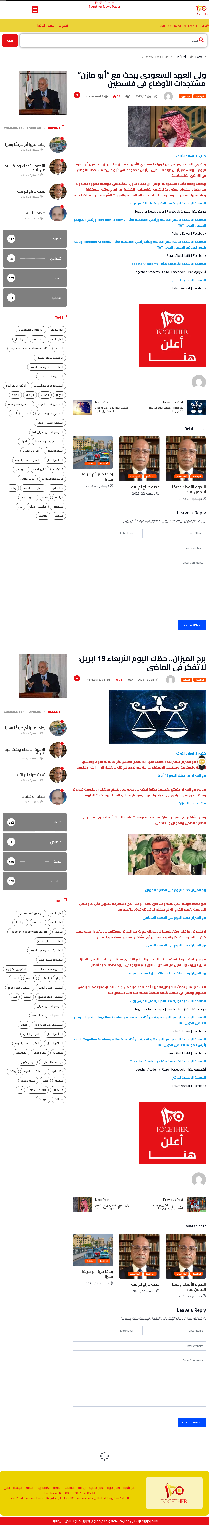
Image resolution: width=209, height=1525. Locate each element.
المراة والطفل (55, 460)
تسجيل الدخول (45, 25)
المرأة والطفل (55, 450)
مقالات (136, 463)
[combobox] (113, 40)
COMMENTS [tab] (13, 128)
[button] (35, 9)
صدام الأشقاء (33, 213)
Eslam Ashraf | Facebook (189, 288)
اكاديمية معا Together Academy (29, 348)
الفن (14, 413)
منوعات (43, 515)
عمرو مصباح (28, 497)
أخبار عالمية (56, 329)
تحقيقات (58, 469)
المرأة (24, 441)
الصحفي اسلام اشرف (50, 404)
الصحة (15, 395)
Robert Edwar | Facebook (188, 233)
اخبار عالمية (56, 339)
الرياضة (30, 395)
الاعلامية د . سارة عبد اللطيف (46, 367)
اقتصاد (59, 348)
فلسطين (58, 506)
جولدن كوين (27, 478)
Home (199, 56)
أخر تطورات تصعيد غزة (31, 329)
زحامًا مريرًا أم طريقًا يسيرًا (143, 476)
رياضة (13, 488)
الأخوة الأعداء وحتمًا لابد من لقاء (96, 489)
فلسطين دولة (37, 506)
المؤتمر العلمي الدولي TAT (47, 432)
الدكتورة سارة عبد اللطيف (48, 385)
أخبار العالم (181, 476)
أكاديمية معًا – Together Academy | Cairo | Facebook (170, 272)
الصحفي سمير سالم (19, 404)
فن (20, 506)
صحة (45, 497)
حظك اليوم (57, 488)
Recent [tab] (54, 128)
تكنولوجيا (21, 469)
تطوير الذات (39, 469)
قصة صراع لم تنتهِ (187, 25)
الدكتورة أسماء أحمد (51, 376)
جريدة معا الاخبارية (52, 478)
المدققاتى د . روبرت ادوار (48, 441)
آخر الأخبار (181, 56)
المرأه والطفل (31, 450)
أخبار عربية (185, 96)
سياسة (59, 497)
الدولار (59, 395)
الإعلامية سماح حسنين (50, 357)
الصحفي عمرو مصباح (50, 413)
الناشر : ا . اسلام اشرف (27, 460)
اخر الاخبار (20, 339)
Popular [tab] (33, 128)
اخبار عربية (37, 339)
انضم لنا (64, 25)
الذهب (45, 395)
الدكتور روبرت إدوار (16, 385)
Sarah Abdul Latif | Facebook (186, 255)
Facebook (173, 211)
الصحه (27, 413)
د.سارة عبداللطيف (33, 488)
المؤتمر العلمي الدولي (50, 422)
